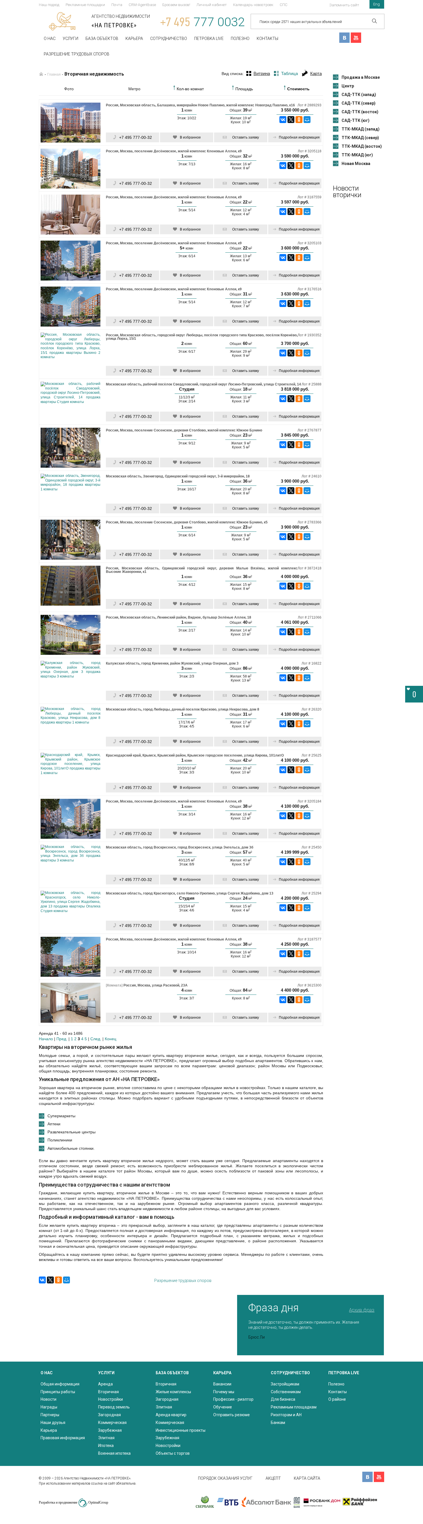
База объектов (101, 38)
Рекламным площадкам (294, 1407)
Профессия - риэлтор (233, 1399)
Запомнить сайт (344, 5)
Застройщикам (285, 1384)
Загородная (109, 1414)
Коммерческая (112, 1422)
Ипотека (106, 1445)
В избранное (190, 137)
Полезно (240, 38)
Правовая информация (63, 1437)
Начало (46, 1039)
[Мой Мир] (307, 119)
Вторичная (108, 1391)
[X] (290, 119)
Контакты (267, 38)
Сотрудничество (168, 38)
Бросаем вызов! (176, 5)
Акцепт (273, 1478)
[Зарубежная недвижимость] (41, 74)
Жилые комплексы (173, 1391)
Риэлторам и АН (286, 1414)
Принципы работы (58, 1391)
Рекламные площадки (85, 5)
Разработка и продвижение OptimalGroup (73, 1502)
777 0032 (202, 22)
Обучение (222, 1407)
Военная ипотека (114, 1453)
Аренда (105, 1384)
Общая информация (60, 1384)
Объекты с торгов (173, 1453)
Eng (376, 4)
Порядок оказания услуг (225, 1478)
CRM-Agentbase (142, 5)
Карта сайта (307, 1478)
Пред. (61, 1039)
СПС (283, 5)
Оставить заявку (245, 137)
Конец (110, 1039)
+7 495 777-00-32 (135, 137)
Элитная (106, 1437)
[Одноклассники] (299, 119)
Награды (49, 1407)
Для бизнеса (283, 1399)
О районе (337, 1399)
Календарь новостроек (253, 5)
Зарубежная (110, 1430)
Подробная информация (299, 137)
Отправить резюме (231, 1414)
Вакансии (222, 1384)
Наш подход (49, 5)
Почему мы (223, 1391)
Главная (54, 74)
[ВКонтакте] (282, 119)
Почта (116, 5)
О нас (50, 38)
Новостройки (110, 1399)
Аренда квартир (171, 1414)
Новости (48, 1399)
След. (95, 1039)
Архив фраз (361, 1310)
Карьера (134, 38)
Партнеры (50, 1414)
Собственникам (286, 1391)
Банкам (278, 1422)
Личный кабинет (212, 5)
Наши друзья (53, 1422)
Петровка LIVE (209, 38)
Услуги (70, 38)
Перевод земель (114, 1407)
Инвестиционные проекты (180, 1430)
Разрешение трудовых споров (76, 54)
